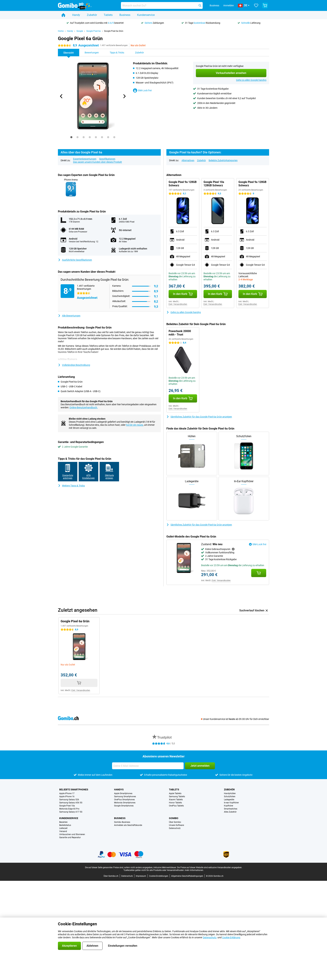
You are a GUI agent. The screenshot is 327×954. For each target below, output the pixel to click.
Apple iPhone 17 (66, 793)
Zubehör (92, 15)
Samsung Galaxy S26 (69, 799)
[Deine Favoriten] (256, 5)
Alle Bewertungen (71, 315)
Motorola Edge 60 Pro (69, 809)
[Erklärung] (233, 549)
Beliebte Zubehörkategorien (223, 160)
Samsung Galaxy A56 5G (70, 802)
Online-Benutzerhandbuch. (83, 407)
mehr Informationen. (194, 870)
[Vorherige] (61, 96)
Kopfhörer (228, 806)
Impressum (141, 876)
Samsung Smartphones (125, 796)
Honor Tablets (175, 802)
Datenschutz (175, 828)
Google (79, 31)
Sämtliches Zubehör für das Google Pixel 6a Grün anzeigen (201, 416)
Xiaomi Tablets (176, 799)
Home (61, 31)
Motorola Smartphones (124, 802)
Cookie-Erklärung (231, 937)
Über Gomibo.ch (111, 876)
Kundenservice (146, 15)
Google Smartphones (124, 806)
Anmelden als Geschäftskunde (128, 825)
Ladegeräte (229, 799)
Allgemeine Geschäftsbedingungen (187, 876)
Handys (119, 789)
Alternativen (188, 160)
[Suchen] (200, 5)
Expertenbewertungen (84, 158)
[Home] (63, 15)
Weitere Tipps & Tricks (73, 485)
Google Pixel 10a (67, 806)
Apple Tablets (175, 793)
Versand (63, 831)
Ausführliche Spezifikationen (77, 260)
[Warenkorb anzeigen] (265, 5)
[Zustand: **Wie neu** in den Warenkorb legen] (258, 573)
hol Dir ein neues (134, 425)
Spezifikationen (107, 158)
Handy (76, 15)
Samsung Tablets (177, 796)
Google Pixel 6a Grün (113, 31)
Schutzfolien (229, 796)
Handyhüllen (230, 793)
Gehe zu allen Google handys (251, 80)
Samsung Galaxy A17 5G (70, 812)
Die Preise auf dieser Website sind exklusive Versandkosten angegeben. (209, 867)
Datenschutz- (210, 937)
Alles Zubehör (230, 812)
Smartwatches (230, 809)
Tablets (108, 15)
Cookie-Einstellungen (158, 876)
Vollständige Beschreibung (76, 365)
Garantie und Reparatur (70, 837)
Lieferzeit (63, 828)
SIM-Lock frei (145, 90)
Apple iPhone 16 (66, 796)
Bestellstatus (65, 825)
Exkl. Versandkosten (178, 304)
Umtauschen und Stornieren (72, 834)
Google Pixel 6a (93, 31)
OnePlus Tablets (176, 806)
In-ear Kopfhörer (231, 802)
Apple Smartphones (123, 793)
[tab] (71, 137)
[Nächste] (124, 96)
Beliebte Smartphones (73, 789)
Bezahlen (63, 822)
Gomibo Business (122, 822)
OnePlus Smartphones (124, 799)
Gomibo (173, 818)
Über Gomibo (175, 822)
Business (124, 15)
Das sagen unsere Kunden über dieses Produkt (97, 162)
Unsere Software (176, 825)
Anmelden (228, 5)
